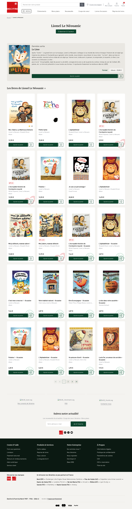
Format (104, 70)
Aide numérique (12, 462)
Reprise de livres (42, 452)
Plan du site (101, 465)
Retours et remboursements (16, 459)
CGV (98, 459)
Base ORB (70, 462)
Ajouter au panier (75, 76)
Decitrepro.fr (71, 459)
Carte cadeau (41, 449)
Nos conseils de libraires (26, 403)
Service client (11, 465)
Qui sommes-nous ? (73, 449)
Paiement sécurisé (13, 456)
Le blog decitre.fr (43, 459)
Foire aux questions (13, 449)
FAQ (66, 403)
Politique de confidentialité (106, 452)
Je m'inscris (78, 424)
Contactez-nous (106, 404)
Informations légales (104, 449)
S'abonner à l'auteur (66, 31)
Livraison (10, 452)
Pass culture (41, 456)
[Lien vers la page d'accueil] (12, 7)
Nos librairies (71, 452)
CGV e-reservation (103, 462)
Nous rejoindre (72, 456)
